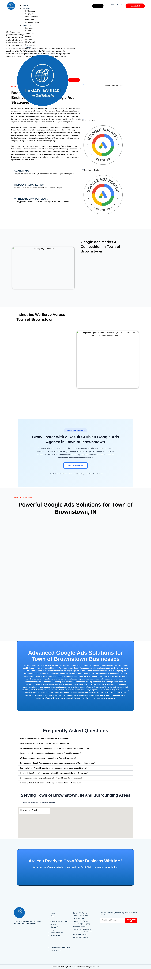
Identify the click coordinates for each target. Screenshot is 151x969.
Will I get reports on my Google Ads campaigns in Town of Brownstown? (48, 758)
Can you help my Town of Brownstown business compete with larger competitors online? (54, 768)
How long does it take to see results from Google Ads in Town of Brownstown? (50, 753)
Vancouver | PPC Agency (81, 937)
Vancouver (29, 34)
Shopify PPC (30, 14)
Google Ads (29, 20)
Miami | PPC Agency (79, 926)
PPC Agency (30, 11)
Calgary (28, 31)
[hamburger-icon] (98, 6)
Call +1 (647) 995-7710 (75, 465)
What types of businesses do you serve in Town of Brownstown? (45, 738)
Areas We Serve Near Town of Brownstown (39, 802)
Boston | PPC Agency (80, 913)
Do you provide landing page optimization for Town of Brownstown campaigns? (51, 778)
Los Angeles (30, 45)
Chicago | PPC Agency (80, 916)
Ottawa (28, 36)
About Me (27, 48)
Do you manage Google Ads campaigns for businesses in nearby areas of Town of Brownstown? (57, 763)
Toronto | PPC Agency (80, 934)
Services (26, 8)
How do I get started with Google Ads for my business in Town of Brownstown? (50, 783)
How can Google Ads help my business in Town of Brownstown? (45, 743)
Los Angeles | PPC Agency (81, 924)
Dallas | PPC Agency (79, 918)
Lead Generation (31, 17)
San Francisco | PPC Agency (82, 932)
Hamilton (28, 39)
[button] (75, 738)
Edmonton (29, 28)
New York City (30, 42)
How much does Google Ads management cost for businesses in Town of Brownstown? (54, 773)
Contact (26, 51)
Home (25, 5)
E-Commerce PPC (32, 22)
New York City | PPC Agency (82, 929)
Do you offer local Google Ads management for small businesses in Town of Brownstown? (55, 748)
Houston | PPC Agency (80, 921)
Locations (27, 25)
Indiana (125, 690)
